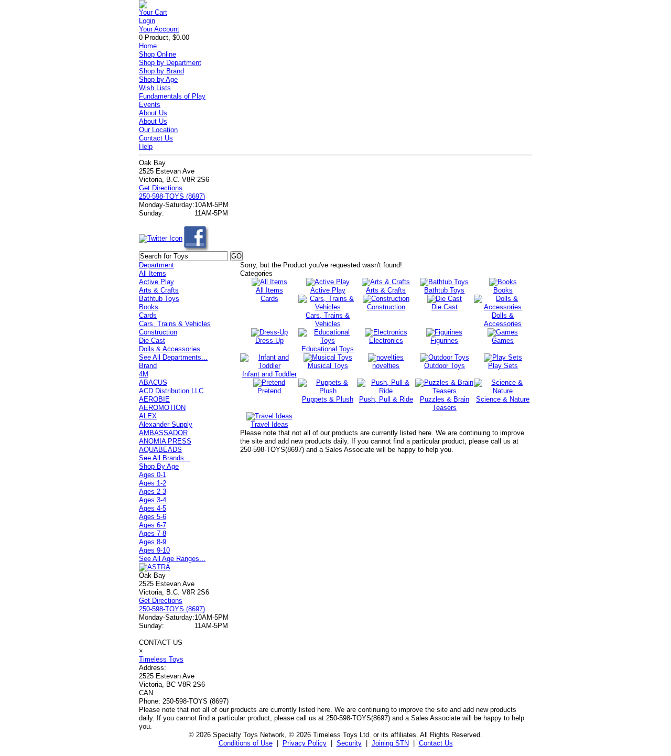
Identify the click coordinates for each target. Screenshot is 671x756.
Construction (158, 332)
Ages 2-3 (152, 491)
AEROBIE (154, 399)
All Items (152, 273)
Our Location (158, 130)
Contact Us (156, 138)
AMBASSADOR (163, 433)
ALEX (148, 416)
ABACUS (153, 382)
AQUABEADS (160, 449)
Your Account (159, 29)
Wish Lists (155, 88)
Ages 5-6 (152, 517)
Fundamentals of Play (172, 96)
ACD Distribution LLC (171, 391)
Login (147, 21)
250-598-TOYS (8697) (172, 196)
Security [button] (349, 743)
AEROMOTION (162, 408)
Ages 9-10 (154, 550)
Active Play (156, 282)
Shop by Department (170, 63)
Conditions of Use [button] (246, 743)
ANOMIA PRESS (165, 441)
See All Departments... (173, 357)
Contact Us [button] (436, 743)
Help (146, 146)
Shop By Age (159, 466)
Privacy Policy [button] (305, 743)
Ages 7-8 (152, 533)
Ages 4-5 (152, 508)
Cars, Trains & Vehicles (175, 324)
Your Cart (153, 12)
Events (149, 105)
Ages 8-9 (152, 542)
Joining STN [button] (390, 743)
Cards (148, 315)
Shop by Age (158, 79)
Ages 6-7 (152, 525)
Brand (148, 366)
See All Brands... (164, 458)
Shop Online (157, 54)
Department (156, 265)
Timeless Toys (161, 659)
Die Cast (152, 340)
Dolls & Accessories (169, 349)
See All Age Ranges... (172, 559)
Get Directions (160, 188)
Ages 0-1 (152, 475)
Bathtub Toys (159, 299)
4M (143, 374)
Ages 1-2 (152, 483)
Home (148, 46)
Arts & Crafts (159, 290)
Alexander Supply (165, 424)
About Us (153, 113)
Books (148, 307)
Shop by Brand (161, 71)
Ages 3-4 (152, 500)
